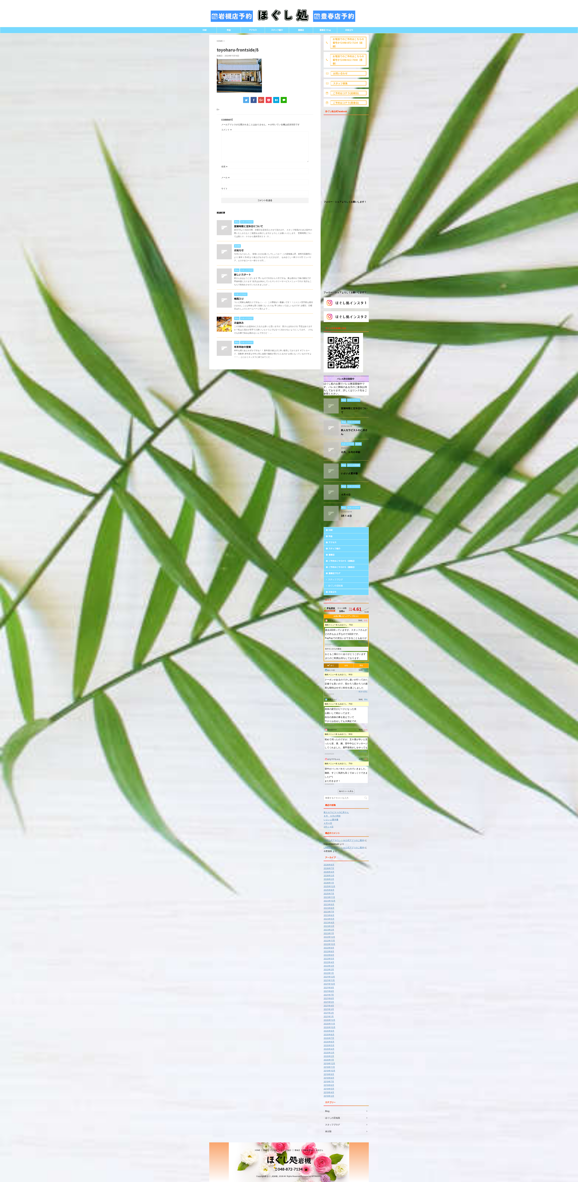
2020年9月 (329, 1031)
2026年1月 (329, 882)
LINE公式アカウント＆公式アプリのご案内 (344, 840)
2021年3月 (329, 1009)
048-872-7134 (290, 1169)
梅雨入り (239, 299)
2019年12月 (329, 1063)
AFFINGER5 (316, 1176)
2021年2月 (329, 1013)
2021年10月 (329, 984)
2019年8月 (329, 1078)
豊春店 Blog (325, 30)
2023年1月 (329, 933)
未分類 (328, 1131)
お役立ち (349, 30)
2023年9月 (329, 904)
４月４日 (346, 494)
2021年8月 (329, 991)
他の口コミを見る (346, 791)
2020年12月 (329, 1020)
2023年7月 (329, 911)
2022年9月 (329, 948)
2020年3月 (329, 1052)
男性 (361, 665)
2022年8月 (329, 951)
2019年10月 (329, 1070)
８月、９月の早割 (350, 452)
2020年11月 (329, 1023)
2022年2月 (329, 969)
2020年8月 (329, 1034)
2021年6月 (329, 998)
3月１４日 (346, 516)
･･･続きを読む (361, 642)
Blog (327, 1111)
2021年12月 (329, 976)
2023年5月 (329, 919)
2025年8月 (329, 890)
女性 (346, 665)
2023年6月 (329, 915)
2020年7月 (329, 1038)
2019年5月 (329, 1088)
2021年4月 (329, 1005)
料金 (229, 30)
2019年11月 (329, 1067)
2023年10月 (329, 901)
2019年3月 (329, 1096)
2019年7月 (329, 1081)
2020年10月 (329, 1027)
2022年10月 (329, 944)
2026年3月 (329, 875)
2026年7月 (329, 868)
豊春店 (301, 30)
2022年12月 (329, 937)
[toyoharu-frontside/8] (276, 100)
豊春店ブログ (334, 573)
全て (332, 665)
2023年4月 (329, 922)
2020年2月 (329, 1056)
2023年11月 (329, 897)
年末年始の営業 (242, 347)
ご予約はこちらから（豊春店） (342, 567)
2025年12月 (329, 886)
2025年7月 (329, 893)
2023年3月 (329, 926)
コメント (226, 129)
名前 (224, 166)
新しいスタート (242, 274)
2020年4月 (329, 1049)
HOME (205, 30)
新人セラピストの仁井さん (336, 812)
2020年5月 (329, 1045)
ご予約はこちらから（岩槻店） (342, 561)
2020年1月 (329, 1060)
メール (225, 177)
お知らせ (239, 250)
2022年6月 (329, 955)
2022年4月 (329, 962)
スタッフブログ (335, 580)
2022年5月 (329, 958)
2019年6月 (329, 1085)
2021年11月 (329, 980)
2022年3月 (329, 966)
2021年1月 (329, 1016)
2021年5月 (329, 1002)
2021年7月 (329, 994)
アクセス (253, 30)
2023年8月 (329, 908)
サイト (224, 188)
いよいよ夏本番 (349, 473)
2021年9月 (329, 987)
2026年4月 (329, 872)
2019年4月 (329, 1092)
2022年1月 (329, 973)
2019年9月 (329, 1074)
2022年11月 (329, 940)
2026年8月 (329, 864)
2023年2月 (329, 929)
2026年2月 (329, 879)
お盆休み (239, 323)
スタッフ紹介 (277, 30)
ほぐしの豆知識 (335, 586)
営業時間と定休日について (248, 226)
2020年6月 (329, 1041)
